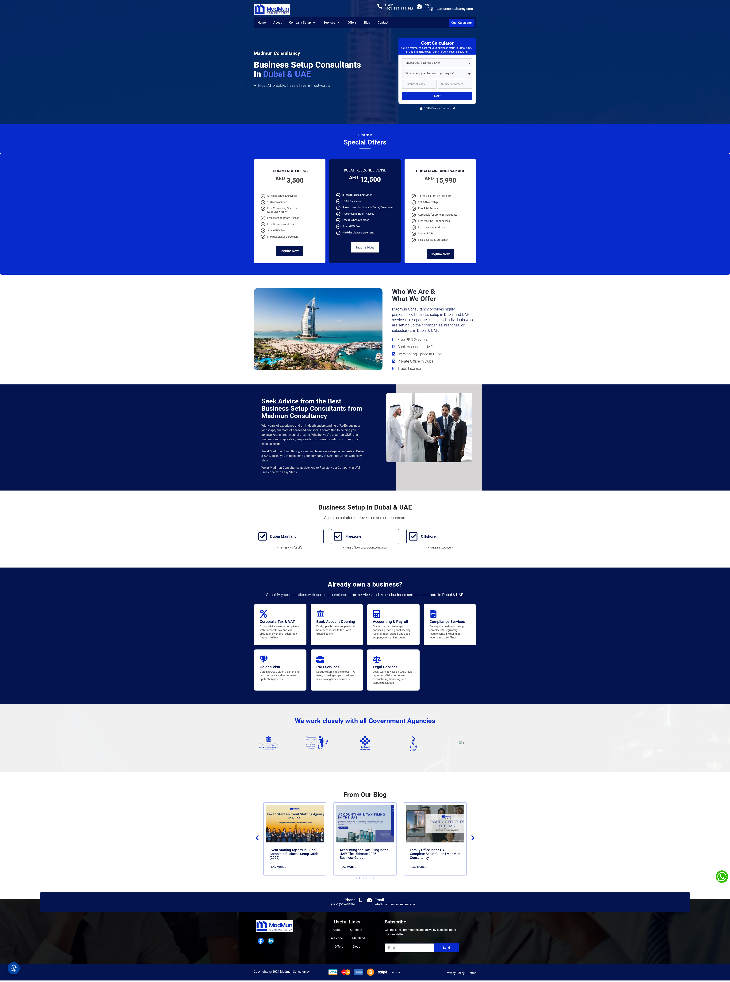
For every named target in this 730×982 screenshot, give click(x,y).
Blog (367, 22)
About (277, 22)
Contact (383, 22)
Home (262, 22)
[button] (257, 837)
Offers (352, 22)
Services (329, 22)
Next (437, 96)
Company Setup (300, 22)
